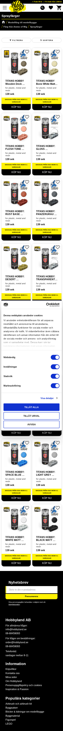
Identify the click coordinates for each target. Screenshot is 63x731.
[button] (5, 7)
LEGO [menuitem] (9, 723)
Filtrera (17, 40)
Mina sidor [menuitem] (11, 677)
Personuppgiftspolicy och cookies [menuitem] (24, 685)
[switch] (55, 366)
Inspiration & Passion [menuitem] (17, 689)
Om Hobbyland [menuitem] (14, 681)
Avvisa (31, 424)
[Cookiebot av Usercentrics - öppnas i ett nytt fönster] (46, 305)
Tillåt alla (31, 407)
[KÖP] (16, 107)
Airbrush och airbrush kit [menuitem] (19, 703)
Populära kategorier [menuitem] (23, 698)
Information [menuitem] (16, 664)
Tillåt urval (31, 415)
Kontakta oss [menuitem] (13, 673)
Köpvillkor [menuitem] (11, 669)
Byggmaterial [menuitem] (13, 716)
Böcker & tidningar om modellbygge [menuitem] (25, 711)
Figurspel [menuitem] (11, 719)
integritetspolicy (14, 604)
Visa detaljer (47, 398)
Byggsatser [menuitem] (12, 707)
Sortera (48, 40)
